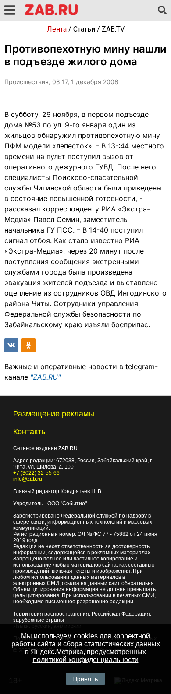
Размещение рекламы (53, 413)
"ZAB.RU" (45, 377)
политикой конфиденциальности (86, 659)
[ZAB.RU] (51, 13)
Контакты (30, 431)
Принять (85, 679)
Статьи (84, 29)
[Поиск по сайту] (162, 10)
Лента (57, 29)
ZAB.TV (113, 29)
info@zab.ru (27, 479)
